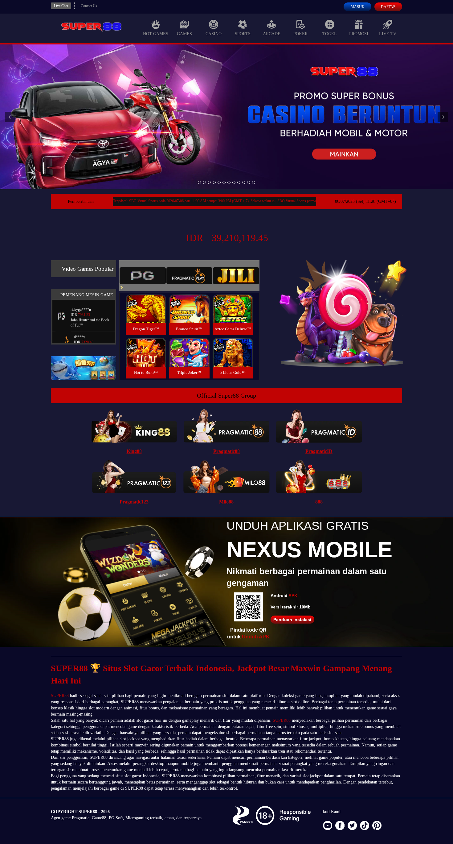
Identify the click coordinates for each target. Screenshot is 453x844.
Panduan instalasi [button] (292, 619)
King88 (134, 451)
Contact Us (89, 6)
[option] (199, 182)
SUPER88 (60, 695)
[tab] (143, 275)
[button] (10, 117)
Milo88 (226, 502)
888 (319, 502)
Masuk (358, 7)
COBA (146, 301)
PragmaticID (319, 451)
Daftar (388, 7)
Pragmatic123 (134, 502)
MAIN (146, 315)
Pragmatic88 (226, 451)
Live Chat (61, 6)
